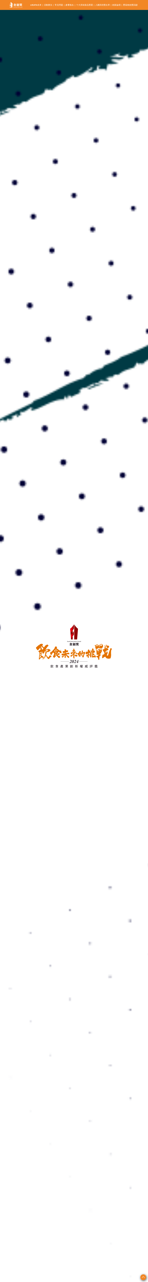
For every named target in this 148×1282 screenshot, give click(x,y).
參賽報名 (69, 5)
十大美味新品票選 (84, 5)
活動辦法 (48, 5)
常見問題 (59, 5)
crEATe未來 (36, 5)
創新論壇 (116, 5)
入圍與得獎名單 (102, 5)
